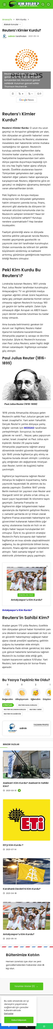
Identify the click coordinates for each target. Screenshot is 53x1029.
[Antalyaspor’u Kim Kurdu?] (26, 916)
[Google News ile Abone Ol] (26, 99)
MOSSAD (29, 427)
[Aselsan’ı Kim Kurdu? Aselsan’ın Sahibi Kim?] (26, 765)
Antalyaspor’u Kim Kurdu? (18, 934)
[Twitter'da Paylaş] (26, 1026)
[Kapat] (47, 566)
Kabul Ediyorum (18, 1020)
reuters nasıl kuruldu (27, 705)
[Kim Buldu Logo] (24, 4)
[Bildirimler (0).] (48, 4)
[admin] (12, 728)
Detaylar (8, 1013)
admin (11, 36)
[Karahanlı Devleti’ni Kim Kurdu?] (26, 871)
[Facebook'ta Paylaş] (9, 1026)
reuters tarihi (36, 709)
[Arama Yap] (43, 4)
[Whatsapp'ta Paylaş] (44, 1026)
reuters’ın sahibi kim (12, 714)
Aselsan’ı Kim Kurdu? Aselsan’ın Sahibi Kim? (25, 784)
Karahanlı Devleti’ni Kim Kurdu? (21, 889)
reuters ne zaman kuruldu (15, 709)
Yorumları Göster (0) (25, 986)
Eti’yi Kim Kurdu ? (13, 845)
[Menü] (4, 4)
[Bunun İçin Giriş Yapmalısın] (12, 93)
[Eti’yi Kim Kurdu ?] (26, 820)
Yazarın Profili (41, 724)
